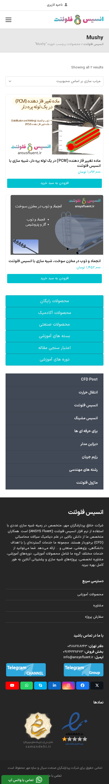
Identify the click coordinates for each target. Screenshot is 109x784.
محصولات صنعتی (54, 324)
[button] (8, 19)
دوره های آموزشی (55, 359)
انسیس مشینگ (86, 418)
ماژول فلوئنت (87, 483)
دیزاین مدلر (89, 444)
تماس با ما (54, 775)
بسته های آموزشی (54, 336)
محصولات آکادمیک (54, 313)
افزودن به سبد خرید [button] (54, 183)
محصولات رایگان (54, 301)
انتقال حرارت (88, 392)
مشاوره (98, 605)
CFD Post (89, 379)
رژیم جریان (90, 457)
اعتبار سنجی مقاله (54, 348)
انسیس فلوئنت (93, 44)
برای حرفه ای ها (86, 431)
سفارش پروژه (94, 617)
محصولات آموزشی (90, 594)
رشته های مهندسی (83, 470)
